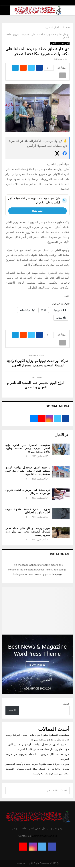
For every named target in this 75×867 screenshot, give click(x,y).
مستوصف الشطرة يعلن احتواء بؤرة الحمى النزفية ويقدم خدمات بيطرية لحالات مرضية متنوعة (27, 448)
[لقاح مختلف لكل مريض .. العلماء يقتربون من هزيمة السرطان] (61, 494)
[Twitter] (42, 847)
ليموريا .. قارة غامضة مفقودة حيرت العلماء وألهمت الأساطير (38, 763)
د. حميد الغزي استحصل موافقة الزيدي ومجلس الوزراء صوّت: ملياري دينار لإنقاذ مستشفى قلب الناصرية (27, 470)
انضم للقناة (37, 210)
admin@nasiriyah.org (44, 835)
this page (57, 574)
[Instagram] (33, 847)
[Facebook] (52, 847)
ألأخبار (53, 44)
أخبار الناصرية (63, 44)
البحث (66, 703)
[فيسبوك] (64, 154)
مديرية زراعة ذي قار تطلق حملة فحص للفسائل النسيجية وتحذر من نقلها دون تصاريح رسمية (27, 531)
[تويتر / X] (57, 154)
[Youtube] (23, 847)
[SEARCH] (9, 790)
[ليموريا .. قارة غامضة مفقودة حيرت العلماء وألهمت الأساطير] (61, 513)
